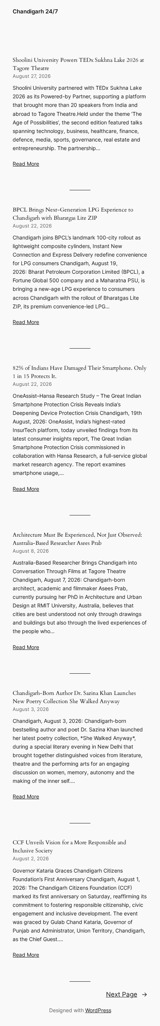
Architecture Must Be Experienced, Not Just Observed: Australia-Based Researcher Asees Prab (77, 539)
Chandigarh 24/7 (35, 11)
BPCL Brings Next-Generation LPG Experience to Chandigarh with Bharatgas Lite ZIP (73, 214)
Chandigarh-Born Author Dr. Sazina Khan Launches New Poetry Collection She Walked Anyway (74, 697)
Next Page (126, 994)
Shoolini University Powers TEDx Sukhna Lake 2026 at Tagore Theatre (78, 64)
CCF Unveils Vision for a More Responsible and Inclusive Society (69, 846)
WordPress (98, 1010)
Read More (26, 164)
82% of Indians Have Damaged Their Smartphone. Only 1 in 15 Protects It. (80, 372)
